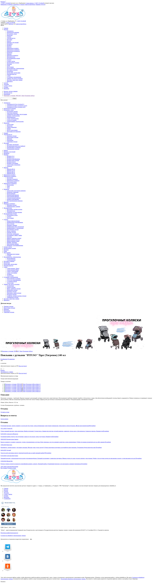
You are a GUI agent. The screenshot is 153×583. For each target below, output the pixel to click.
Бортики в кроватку (12, 179)
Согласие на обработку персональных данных (13, 535)
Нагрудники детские (12, 137)
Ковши (9, 128)
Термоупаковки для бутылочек (15, 121)
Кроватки (9, 52)
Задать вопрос (4, 419)
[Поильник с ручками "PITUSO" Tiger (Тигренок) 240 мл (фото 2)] (22, 385)
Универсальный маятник (14, 198)
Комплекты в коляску (13, 48)
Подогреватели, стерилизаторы (15, 68)
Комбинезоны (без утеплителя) (15, 226)
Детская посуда (11, 38)
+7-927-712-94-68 (21, 21)
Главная (6, 28)
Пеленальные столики (13, 62)
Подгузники (10, 67)
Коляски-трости (11, 162)
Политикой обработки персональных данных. (73, 579)
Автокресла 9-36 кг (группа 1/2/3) (16, 107)
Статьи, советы (8, 85)
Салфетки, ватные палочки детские (16, 296)
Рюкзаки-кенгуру (11, 74)
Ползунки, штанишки (13, 234)
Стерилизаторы (11, 260)
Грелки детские (11, 287)
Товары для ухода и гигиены (15, 78)
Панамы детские (11, 232)
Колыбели (10, 44)
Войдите (11, 24)
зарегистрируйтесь (21, 24)
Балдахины (10, 177)
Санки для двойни (12, 272)
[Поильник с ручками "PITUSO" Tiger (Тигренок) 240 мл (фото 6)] (22, 391)
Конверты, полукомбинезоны (15, 245)
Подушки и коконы (12, 70)
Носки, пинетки (11, 231)
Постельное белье (12, 182)
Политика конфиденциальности (9, 533)
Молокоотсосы (11, 57)
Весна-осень (10, 185)
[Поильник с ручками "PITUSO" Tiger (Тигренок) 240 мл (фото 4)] (22, 388)
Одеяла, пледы (11, 61)
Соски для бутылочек (13, 118)
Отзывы (6, 87)
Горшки (9, 36)
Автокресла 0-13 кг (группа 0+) (15, 104)
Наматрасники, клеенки (13, 206)
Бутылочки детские (12, 111)
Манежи (9, 54)
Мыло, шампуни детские (14, 288)
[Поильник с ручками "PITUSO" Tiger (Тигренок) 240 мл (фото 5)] (22, 390)
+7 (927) (6, 3)
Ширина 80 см (11, 172)
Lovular (9, 255)
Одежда (9, 59)
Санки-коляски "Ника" (13, 268)
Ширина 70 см (11, 170)
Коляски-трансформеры (13, 159)
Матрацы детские (12, 205)
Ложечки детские (11, 136)
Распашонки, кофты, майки (14, 235)
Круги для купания (12, 130)
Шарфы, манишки (12, 242)
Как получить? (23, 366)
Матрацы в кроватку (12, 55)
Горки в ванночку (12, 127)
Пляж (8, 65)
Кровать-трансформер (13, 199)
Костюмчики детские (13, 229)
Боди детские (10, 223)
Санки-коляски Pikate (13, 270)
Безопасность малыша (13, 32)
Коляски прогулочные (13, 160)
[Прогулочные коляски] (72, 350)
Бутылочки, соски (12, 34)
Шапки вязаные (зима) (13, 241)
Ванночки (10, 35)
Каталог (3, 1)
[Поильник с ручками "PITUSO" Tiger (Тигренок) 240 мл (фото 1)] (22, 384)
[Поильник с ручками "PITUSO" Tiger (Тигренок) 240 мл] (17, 351)
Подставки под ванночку (14, 131)
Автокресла (10, 31)
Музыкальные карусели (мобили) (16, 146)
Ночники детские (12, 291)
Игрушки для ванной (13, 144)
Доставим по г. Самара (7, 372)
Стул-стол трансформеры (14, 280)
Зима (8, 186)
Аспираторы (10, 285)
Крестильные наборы (13, 244)
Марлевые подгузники (13, 254)
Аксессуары (10, 124)
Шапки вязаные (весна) (13, 239)
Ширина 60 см (11, 169)
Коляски (9, 45)
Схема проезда (30, 3)
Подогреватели (11, 258)
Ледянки (9, 274)
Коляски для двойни (12, 163)
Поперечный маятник (13, 195)
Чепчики (9, 236)
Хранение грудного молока (14, 212)
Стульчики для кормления (14, 77)
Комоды (9, 46)
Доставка (6, 84)
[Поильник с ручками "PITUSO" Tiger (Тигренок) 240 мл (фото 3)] (22, 387)
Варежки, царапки (12, 225)
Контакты (6, 88)
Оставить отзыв (5, 412)
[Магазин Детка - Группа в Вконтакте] (7, 561)
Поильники (10, 140)
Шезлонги (10, 81)
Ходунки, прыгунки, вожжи (14, 80)
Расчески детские (11, 294)
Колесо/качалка (11, 193)
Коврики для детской (12, 42)
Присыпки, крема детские (14, 293)
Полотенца (10, 71)
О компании (7, 498)
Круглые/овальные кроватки (15, 200)
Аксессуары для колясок (13, 164)
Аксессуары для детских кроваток (16, 190)
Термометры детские (12, 297)
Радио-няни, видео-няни (13, 72)
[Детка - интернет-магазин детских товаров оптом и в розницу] (13, 19)
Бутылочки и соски (12, 215)
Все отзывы (4, 468)
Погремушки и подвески (14, 147)
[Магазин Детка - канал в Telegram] (7, 551)
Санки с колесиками (12, 271)
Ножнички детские (12, 290)
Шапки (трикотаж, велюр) (14, 238)
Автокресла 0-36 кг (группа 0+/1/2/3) (17, 105)
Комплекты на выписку (13, 51)
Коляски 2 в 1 (10, 157)
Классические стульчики (13, 278)
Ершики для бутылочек (13, 115)
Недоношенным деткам (13, 58)
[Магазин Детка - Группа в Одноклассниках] (7, 570)
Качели (9, 41)
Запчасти (9, 166)
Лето (8, 187)
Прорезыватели (11, 117)
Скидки (6, 83)
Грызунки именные (12, 113)
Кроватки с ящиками (12, 192)
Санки (9, 75)
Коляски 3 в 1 (10, 156)
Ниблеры (9, 138)
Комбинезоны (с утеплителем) (15, 228)
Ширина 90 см (11, 173)
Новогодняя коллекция (13, 221)
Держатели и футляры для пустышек (17, 114)
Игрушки (9, 39)
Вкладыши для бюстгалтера (14, 209)
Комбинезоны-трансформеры (15, 222)
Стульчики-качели (12, 281)
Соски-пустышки (11, 120)
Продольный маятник (13, 196)
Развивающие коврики (13, 149)
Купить (3, 370)
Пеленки (9, 64)
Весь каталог (4, 100)
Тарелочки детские (12, 141)
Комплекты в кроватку (13, 49)
